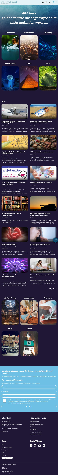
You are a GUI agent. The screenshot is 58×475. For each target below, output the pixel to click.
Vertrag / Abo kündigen (36, 432)
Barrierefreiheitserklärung (7, 471)
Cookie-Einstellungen (6, 473)
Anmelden (29, 407)
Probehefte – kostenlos (36, 434)
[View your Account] (50, 2)
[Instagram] (35, 446)
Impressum (4, 468)
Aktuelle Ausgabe (34, 421)
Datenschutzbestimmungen (15, 403)
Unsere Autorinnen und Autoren (10, 428)
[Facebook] (31, 446)
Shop (3, 444)
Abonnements (33, 429)
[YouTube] (39, 446)
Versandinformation (7, 447)
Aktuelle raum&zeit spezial (37, 424)
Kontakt (3, 467)
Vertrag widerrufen (7, 458)
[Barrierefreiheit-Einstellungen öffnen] (55, 240)
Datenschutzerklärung (6, 470)
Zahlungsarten (5, 450)
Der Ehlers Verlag (6, 421)
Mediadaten (5, 431)
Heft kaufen (33, 426)
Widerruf (4, 455)
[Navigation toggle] (55, 2)
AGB (3, 452)
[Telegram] (44, 446)
